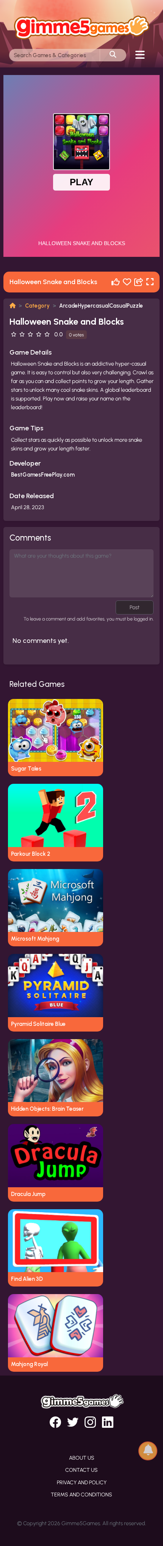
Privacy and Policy (82, 1482)
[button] (148, 1450)
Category (37, 305)
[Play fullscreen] (150, 282)
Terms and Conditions (81, 1494)
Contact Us (81, 1470)
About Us (81, 1458)
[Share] (138, 282)
